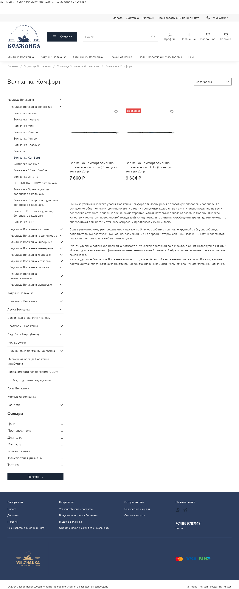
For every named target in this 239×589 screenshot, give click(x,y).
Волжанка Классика (27, 145)
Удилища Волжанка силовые (29, 267)
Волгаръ (19, 151)
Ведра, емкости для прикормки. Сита (32, 372)
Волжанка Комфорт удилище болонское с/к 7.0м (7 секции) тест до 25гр (93, 167)
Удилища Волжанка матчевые (30, 261)
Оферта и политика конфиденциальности (84, 528)
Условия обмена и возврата (76, 509)
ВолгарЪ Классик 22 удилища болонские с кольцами (33, 213)
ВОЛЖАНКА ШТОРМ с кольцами (35, 183)
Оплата (117, 18)
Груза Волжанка (18, 388)
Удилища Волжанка (20, 57)
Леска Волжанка (120, 57)
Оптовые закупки (134, 515)
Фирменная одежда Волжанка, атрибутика (28, 361)
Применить (35, 476)
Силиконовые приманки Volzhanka (31, 351)
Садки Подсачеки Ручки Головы (160, 57)
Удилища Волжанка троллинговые (33, 235)
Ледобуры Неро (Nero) (23, 334)
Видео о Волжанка (70, 521)
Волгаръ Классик (25, 113)
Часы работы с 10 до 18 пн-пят (178, 18)
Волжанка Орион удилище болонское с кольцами (31, 191)
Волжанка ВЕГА (23, 222)
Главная (12, 66)
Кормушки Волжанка (21, 396)
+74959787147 (219, 17)
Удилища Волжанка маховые (29, 229)
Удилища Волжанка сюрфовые (31, 284)
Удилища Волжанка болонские (78, 66)
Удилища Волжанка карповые (30, 254)
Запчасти (13, 405)
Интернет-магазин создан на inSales (209, 586)
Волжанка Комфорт (26, 157)
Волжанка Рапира (25, 132)
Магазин (148, 18)
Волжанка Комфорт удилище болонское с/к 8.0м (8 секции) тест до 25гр (149, 167)
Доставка (132, 18)
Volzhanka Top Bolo (26, 164)
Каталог (66, 37)
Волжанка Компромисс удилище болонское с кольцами (35, 202)
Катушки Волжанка (53, 57)
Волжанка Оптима (25, 176)
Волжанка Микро (25, 138)
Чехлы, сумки (16, 342)
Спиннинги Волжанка (88, 57)
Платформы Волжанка (22, 326)
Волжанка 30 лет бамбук (30, 170)
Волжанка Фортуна (26, 119)
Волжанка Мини (24, 126)
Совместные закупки (137, 509)
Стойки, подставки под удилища (29, 380)
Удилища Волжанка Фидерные (31, 242)
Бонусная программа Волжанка (78, 515)
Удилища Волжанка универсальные (23, 276)
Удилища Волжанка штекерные (31, 248)
